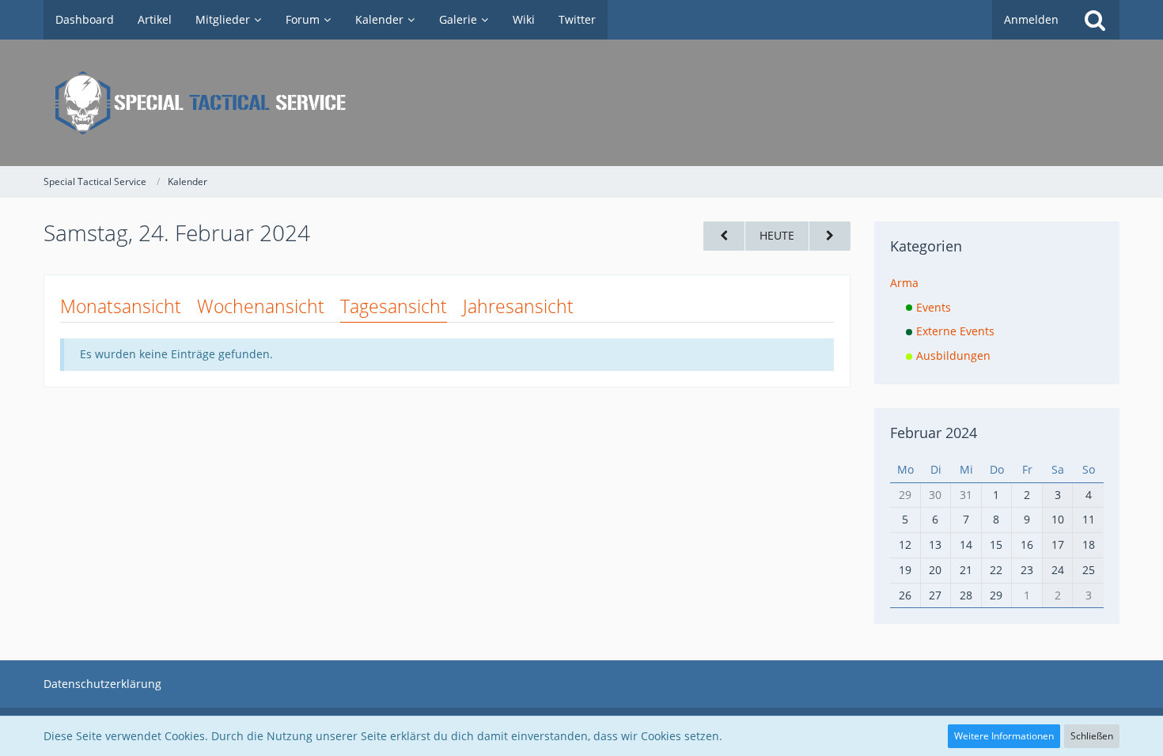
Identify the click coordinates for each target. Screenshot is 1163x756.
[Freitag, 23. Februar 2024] (723, 236)
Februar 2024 (933, 432)
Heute (777, 235)
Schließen (1091, 736)
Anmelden (1031, 19)
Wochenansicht (260, 306)
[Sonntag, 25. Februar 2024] (829, 236)
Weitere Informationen (1004, 736)
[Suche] (1094, 20)
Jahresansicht (518, 306)
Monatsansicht (120, 306)
